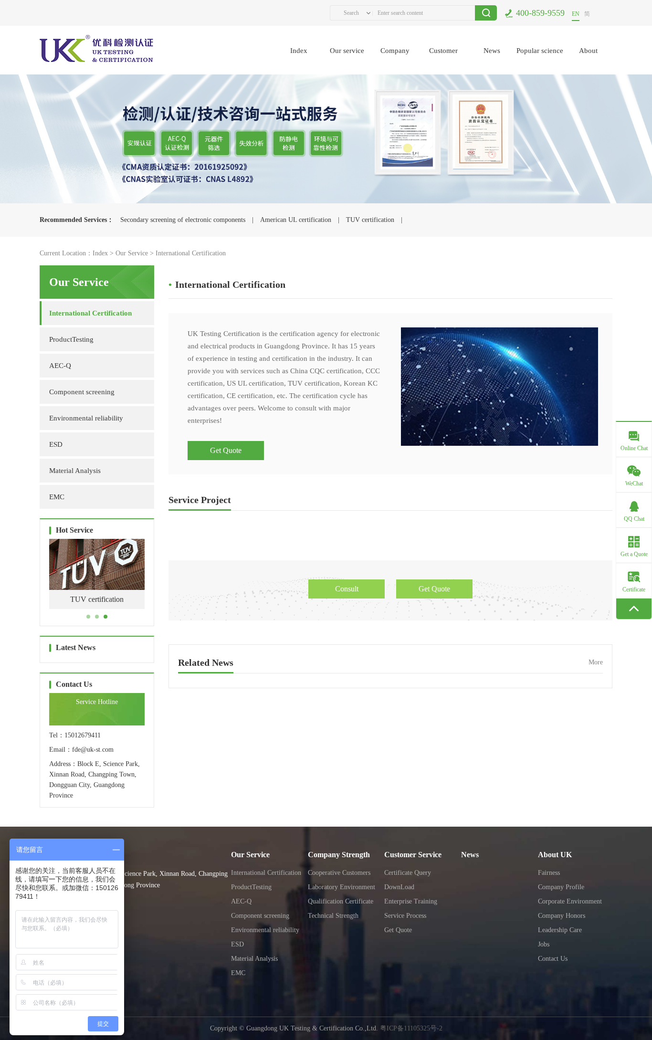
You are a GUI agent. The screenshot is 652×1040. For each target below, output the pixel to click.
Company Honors (561, 915)
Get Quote (226, 450)
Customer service (443, 60)
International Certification (191, 253)
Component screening (82, 392)
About (588, 50)
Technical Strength (333, 915)
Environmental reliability (86, 418)
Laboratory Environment (341, 887)
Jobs (543, 944)
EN (575, 14)
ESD (56, 444)
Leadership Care (560, 930)
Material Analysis (75, 470)
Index (298, 50)
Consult (346, 589)
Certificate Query (407, 872)
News (492, 50)
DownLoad (399, 887)
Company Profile (561, 887)
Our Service (132, 253)
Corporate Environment (570, 901)
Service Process (405, 915)
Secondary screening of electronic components (182, 219)
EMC (56, 497)
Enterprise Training (410, 901)
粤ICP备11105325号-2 (411, 1028)
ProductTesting (71, 339)
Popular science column (539, 60)
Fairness (549, 872)
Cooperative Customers (339, 872)
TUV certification (370, 219)
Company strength (395, 60)
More (596, 662)
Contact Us (553, 958)
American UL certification (295, 219)
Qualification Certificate (340, 901)
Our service (347, 50)
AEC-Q (60, 365)
